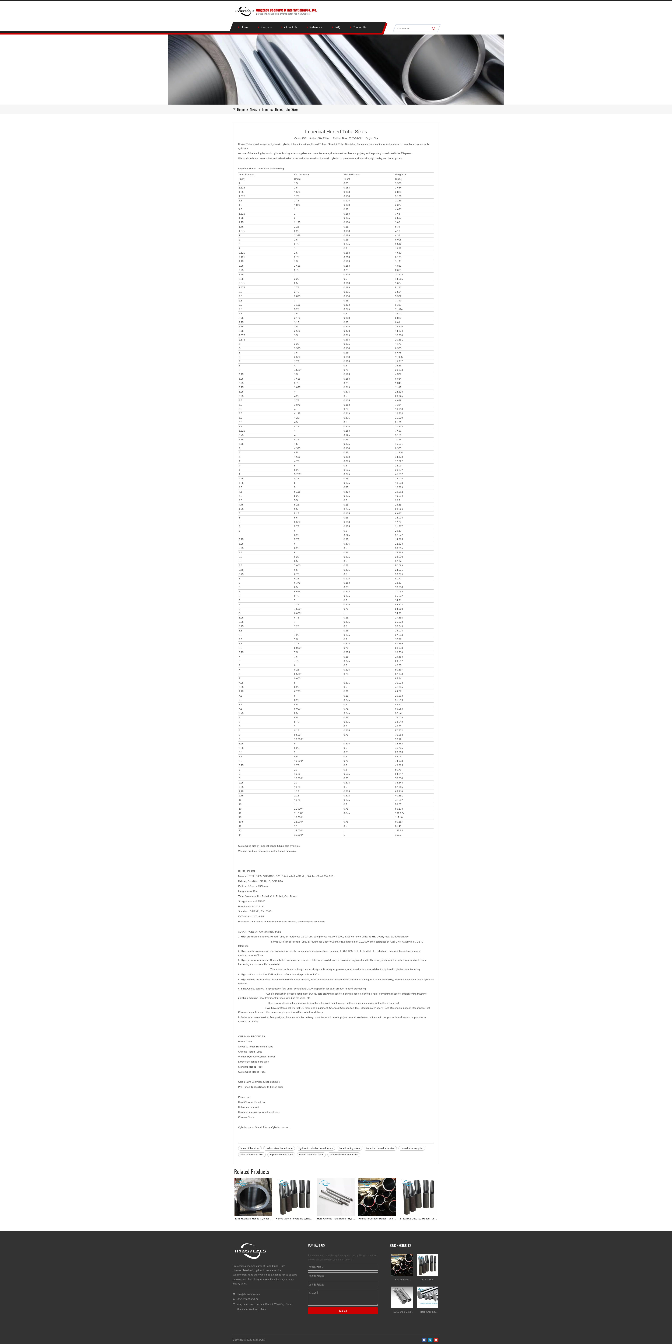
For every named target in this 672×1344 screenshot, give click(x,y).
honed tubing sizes (349, 1148)
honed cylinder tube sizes (344, 1154)
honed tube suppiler (412, 1148)
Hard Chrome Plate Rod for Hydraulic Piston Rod (253, 1218)
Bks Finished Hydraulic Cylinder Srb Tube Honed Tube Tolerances (402, 1280)
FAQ (337, 27)
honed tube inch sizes (311, 1154)
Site (376, 138)
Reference (315, 27)
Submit (343, 1310)
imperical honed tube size (380, 1148)
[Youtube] (436, 1340)
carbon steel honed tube (279, 1148)
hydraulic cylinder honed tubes (316, 1148)
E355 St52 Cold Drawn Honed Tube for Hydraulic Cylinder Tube (402, 1312)
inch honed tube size (251, 1154)
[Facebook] (424, 1340)
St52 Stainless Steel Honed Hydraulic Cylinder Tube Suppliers (377, 1218)
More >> (433, 1246)
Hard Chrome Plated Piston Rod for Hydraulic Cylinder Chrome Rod (419, 1218)
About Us (291, 27)
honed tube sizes (249, 1148)
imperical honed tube (281, 1154)
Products (266, 27)
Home (244, 27)
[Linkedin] (430, 1340)
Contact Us (359, 27)
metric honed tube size (283, 851)
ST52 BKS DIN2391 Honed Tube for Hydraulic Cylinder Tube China (336, 1218)
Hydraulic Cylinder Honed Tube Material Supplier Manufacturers (295, 1218)
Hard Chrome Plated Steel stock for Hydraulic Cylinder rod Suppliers (427, 1312)
